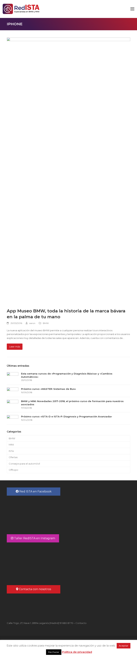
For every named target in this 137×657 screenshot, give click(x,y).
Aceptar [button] (123, 645)
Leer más (14, 346)
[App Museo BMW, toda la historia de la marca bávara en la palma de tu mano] (68, 170)
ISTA (11, 451)
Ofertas (13, 457)
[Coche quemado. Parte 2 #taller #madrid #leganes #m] (37, 562)
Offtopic (13, 469)
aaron (32, 323)
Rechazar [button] (53, 652)
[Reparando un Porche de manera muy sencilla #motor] (99, 562)
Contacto (81, 623)
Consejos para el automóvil (24, 463)
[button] (132, 8)
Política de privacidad (77, 652)
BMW (46, 323)
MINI (11, 444)
